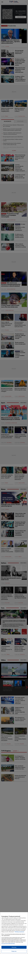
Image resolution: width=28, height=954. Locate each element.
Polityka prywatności (19, 931)
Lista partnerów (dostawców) (8, 943)
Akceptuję (14, 947)
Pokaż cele (14, 951)
